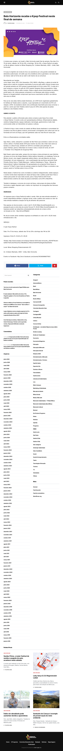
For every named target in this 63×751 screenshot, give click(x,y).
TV (34, 469)
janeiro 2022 (7, 528)
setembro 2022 (8, 503)
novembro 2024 (8, 422)
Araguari (35, 280)
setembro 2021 (8, 541)
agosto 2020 (7, 581)
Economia (36, 338)
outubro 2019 (7, 613)
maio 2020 (6, 591)
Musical (35, 410)
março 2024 (7, 447)
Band (34, 286)
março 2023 (7, 484)
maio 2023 (6, 478)
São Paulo (35, 435)
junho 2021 (7, 550)
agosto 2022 (7, 506)
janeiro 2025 (7, 415)
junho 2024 (7, 437)
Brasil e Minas (37, 298)
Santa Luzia (36, 432)
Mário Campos (37, 385)
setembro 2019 (8, 616)
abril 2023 (6, 481)
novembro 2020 (8, 572)
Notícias (35, 419)
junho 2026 (7, 362)
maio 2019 (6, 628)
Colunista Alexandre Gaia (40, 308)
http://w (19, 256)
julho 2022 (6, 509)
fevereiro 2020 (8, 600)
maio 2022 (6, 516)
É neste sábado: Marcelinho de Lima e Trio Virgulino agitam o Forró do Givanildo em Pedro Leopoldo (17, 296)
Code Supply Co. (37, 747)
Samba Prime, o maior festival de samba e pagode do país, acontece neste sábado (16, 658)
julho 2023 (6, 472)
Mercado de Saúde (38, 391)
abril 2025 (6, 406)
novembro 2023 (8, 459)
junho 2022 (7, 512)
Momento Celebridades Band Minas (42, 404)
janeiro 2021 (7, 566)
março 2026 (7, 371)
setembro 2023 (8, 465)
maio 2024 (6, 440)
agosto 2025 (7, 393)
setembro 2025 (8, 390)
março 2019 (7, 635)
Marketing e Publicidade (39, 388)
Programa (35, 425)
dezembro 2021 (8, 531)
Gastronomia (36, 375)
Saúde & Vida (36, 438)
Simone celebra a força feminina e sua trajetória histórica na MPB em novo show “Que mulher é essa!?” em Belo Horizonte (17, 304)
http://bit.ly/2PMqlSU (22, 211)
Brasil (34, 295)
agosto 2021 (7, 544)
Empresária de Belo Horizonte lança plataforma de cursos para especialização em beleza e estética (16, 338)
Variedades (36, 472)
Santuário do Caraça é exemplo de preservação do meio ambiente (45, 716)
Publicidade (31, 744)
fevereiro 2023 (8, 487)
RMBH (34, 429)
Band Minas (36, 289)
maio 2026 (6, 365)
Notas (34, 416)
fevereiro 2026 (8, 375)
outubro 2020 (7, 575)
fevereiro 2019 (7, 638)
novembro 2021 (8, 534)
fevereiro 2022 (8, 525)
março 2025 (7, 409)
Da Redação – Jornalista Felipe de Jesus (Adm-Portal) (45, 327)
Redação (37, 742)
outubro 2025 (7, 387)
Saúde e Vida (36, 441)
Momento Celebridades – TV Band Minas (44, 400)
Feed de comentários (38, 493)
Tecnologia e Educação (39, 463)
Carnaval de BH (37, 302)
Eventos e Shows (37, 369)
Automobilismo (37, 283)
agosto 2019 (7, 619)
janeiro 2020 (7, 603)
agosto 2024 (7, 431)
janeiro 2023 (7, 490)
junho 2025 (7, 400)
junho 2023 (7, 475)
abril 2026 (6, 368)
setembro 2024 (8, 428)
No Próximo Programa (39, 413)
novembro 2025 (8, 384)
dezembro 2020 (8, 569)
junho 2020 (7, 588)
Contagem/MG (37, 314)
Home (7, 742)
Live (34, 382)
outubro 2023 (7, 462)
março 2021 (7, 559)
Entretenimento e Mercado (40, 357)
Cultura (35, 320)
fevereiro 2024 (8, 450)
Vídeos (35, 476)
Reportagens (51, 742)
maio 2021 (6, 553)
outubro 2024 (7, 425)
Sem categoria (7, 12)
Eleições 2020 (37, 353)
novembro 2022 (8, 497)
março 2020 (7, 597)
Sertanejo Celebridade (39, 447)
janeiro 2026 (7, 378)
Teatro (35, 460)
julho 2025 (6, 396)
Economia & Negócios (39, 341)
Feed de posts (37, 490)
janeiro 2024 (7, 453)
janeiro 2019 (7, 641)
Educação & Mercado (38, 347)
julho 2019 (6, 622)
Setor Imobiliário (37, 451)
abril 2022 (6, 519)
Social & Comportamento (39, 457)
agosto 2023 (7, 469)
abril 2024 (6, 443)
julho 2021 (6, 547)
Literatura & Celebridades (40, 378)
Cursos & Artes (37, 324)
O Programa (14, 742)
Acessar (35, 487)
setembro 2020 (8, 578)
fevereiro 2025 (8, 412)
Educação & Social (38, 350)
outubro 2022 (7, 500)
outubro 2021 (7, 537)
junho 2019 (7, 625)
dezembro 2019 (8, 606)
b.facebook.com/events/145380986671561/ (36, 256)
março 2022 (7, 522)
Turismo (35, 466)
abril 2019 (6, 631)
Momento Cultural (38, 407)
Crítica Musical (37, 317)
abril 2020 (6, 594)
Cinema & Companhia (39, 305)
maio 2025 (6, 403)
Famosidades (36, 372)
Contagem (36, 311)
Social (34, 454)
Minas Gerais (36, 394)
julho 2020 (6, 584)
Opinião (35, 422)
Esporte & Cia (36, 366)
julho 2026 (6, 359)
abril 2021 (6, 556)
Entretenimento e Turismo (40, 360)
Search (28, 275)
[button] (4, 2)
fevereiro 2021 (7, 563)
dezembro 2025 (8, 381)
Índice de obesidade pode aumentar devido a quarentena (16, 715)
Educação (35, 344)
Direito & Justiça (37, 332)
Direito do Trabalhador (39, 335)
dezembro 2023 (8, 456)
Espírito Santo (37, 363)
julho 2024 (6, 434)
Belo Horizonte (37, 292)
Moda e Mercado (37, 397)
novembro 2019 (8, 610)
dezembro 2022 (8, 494)
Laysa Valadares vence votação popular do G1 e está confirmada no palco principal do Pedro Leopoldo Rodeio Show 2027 (16, 313)
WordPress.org (37, 496)
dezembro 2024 (8, 418)
